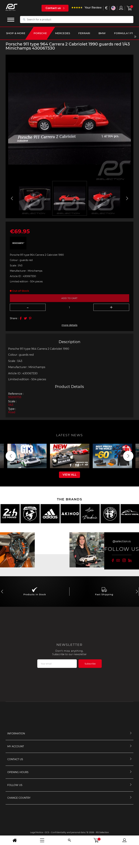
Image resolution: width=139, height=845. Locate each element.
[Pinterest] (30, 318)
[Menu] (42, 840)
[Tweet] (25, 318)
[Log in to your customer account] (121, 8)
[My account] (124, 840)
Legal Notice (36, 832)
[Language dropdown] (113, 8)
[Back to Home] (14, 840)
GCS (47, 832)
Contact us (53, 8)
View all (69, 474)
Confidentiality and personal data (68, 832)
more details (69, 325)
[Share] (20, 318)
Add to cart (69, 298)
